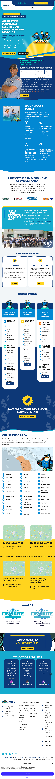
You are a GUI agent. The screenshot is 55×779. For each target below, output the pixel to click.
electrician (48, 221)
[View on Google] (11, 681)
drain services (11, 346)
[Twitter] (6, 754)
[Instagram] (16, 754)
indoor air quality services (46, 366)
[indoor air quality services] (40, 367)
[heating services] (40, 323)
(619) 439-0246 (22, 3)
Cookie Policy (42, 757)
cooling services (46, 346)
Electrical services (29, 321)
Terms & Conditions (42, 91)
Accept (27, 774)
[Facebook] (3, 754)
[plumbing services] (5, 321)
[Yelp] (13, 754)
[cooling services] (40, 346)
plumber (42, 221)
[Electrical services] (22, 321)
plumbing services (11, 321)
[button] (53, 763)
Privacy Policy (27, 777)
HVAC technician (36, 221)
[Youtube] (9, 754)
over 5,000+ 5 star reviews (11, 16)
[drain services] (5, 346)
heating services (46, 323)
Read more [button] (11, 678)
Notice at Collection (32, 757)
